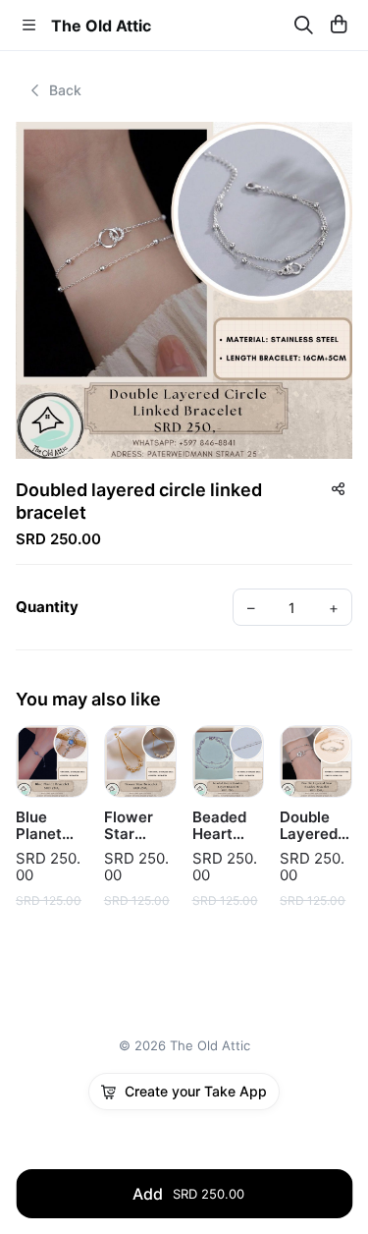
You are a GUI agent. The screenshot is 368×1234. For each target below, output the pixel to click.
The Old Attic (101, 25)
